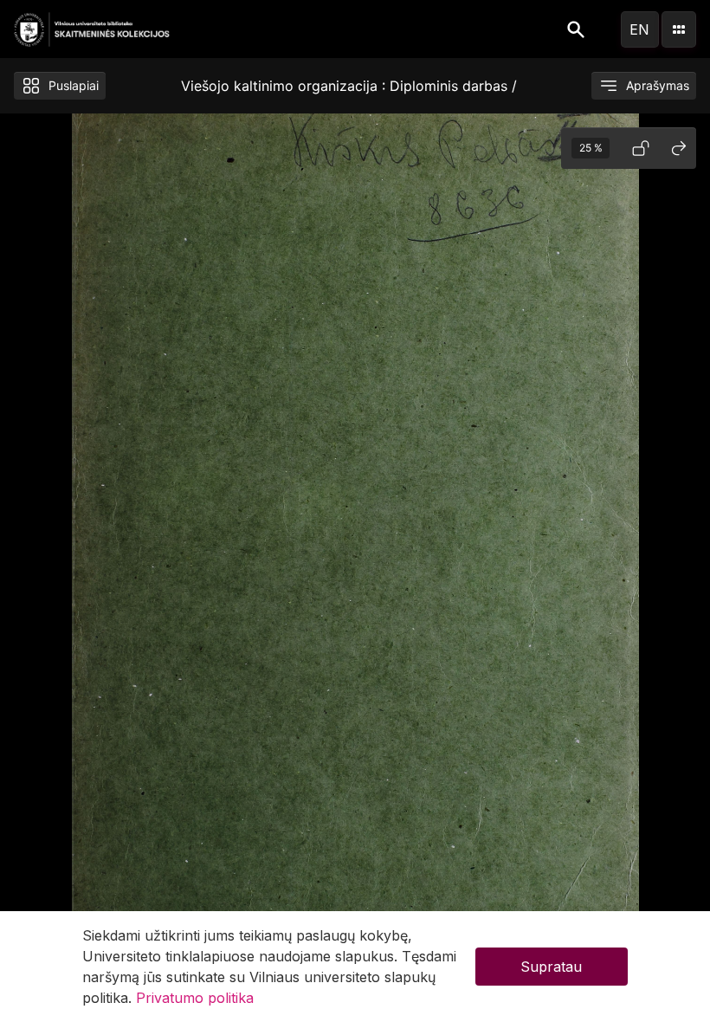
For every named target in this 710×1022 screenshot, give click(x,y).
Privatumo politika (195, 997)
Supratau (551, 966)
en (639, 29)
